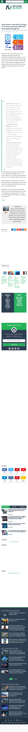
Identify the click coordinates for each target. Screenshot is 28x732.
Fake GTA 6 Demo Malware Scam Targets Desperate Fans (18, 664)
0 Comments (14, 31)
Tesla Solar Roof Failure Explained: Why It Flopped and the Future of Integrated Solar (17, 652)
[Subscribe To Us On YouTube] (18, 349)
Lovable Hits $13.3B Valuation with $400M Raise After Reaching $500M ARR (17, 707)
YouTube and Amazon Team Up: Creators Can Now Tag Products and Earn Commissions (17, 531)
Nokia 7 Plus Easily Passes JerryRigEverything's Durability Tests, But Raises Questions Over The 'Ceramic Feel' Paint (17, 628)
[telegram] (16, 720)
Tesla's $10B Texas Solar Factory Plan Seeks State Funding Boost (15, 694)
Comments (22, 506)
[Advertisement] (14, 84)
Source (3, 200)
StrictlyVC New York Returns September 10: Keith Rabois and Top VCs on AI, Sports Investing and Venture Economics (17, 517)
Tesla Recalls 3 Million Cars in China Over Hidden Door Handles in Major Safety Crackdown (17, 671)
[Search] (25, 1)
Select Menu (2, 1)
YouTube (14, 506)
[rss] (22, 720)
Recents (6, 506)
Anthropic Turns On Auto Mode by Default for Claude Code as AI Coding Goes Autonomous (17, 688)
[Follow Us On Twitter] (12, 349)
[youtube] (19, 720)
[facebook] (5, 720)
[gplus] (11, 720)
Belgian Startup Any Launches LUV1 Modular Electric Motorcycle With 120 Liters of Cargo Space (17, 510)
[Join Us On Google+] (15, 349)
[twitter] (8, 720)
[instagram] (14, 720)
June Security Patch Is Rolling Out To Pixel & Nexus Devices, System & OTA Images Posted (17, 634)
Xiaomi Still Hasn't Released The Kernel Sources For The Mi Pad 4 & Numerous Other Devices (17, 641)
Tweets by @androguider (14, 573)
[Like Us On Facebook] (10, 349)
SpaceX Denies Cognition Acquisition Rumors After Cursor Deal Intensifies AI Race (17, 713)
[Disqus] (14, 403)
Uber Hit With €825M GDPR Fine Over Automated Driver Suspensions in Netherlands (17, 658)
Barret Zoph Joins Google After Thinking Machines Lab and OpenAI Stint (16, 524)
